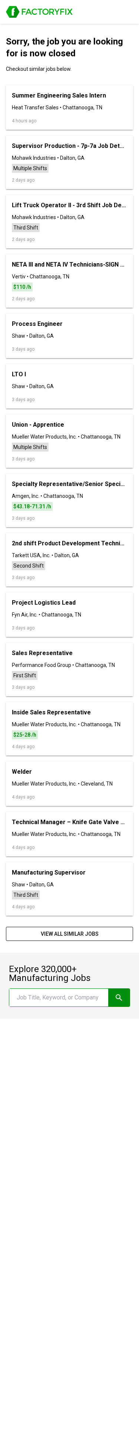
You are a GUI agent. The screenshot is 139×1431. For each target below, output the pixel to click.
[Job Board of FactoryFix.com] (39, 12)
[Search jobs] (119, 998)
